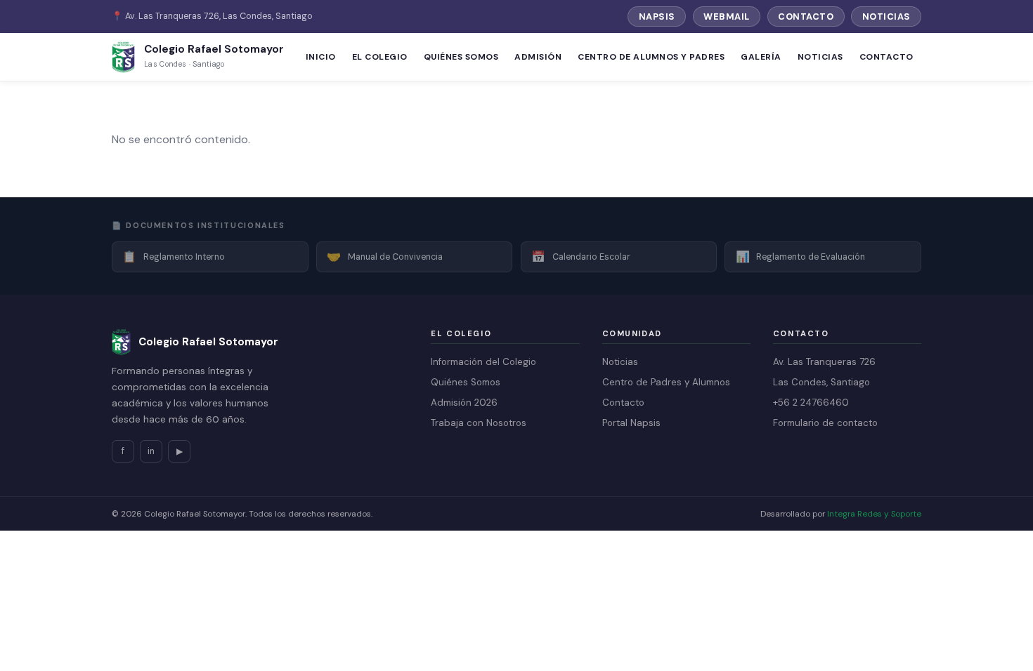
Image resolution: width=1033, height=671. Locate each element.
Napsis (657, 16)
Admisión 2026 (464, 402)
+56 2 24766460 (811, 402)
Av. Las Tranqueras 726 (824, 362)
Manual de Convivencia (385, 256)
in (151, 451)
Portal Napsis (631, 423)
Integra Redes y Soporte (874, 513)
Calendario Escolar (580, 256)
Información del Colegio (483, 362)
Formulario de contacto (825, 423)
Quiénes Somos (461, 56)
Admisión (537, 56)
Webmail (726, 16)
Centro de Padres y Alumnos (666, 382)
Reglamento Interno (173, 256)
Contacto (805, 16)
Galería (761, 56)
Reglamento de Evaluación (801, 256)
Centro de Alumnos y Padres (651, 56)
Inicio (321, 56)
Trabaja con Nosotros (478, 423)
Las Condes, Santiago (821, 382)
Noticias (886, 16)
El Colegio (380, 56)
